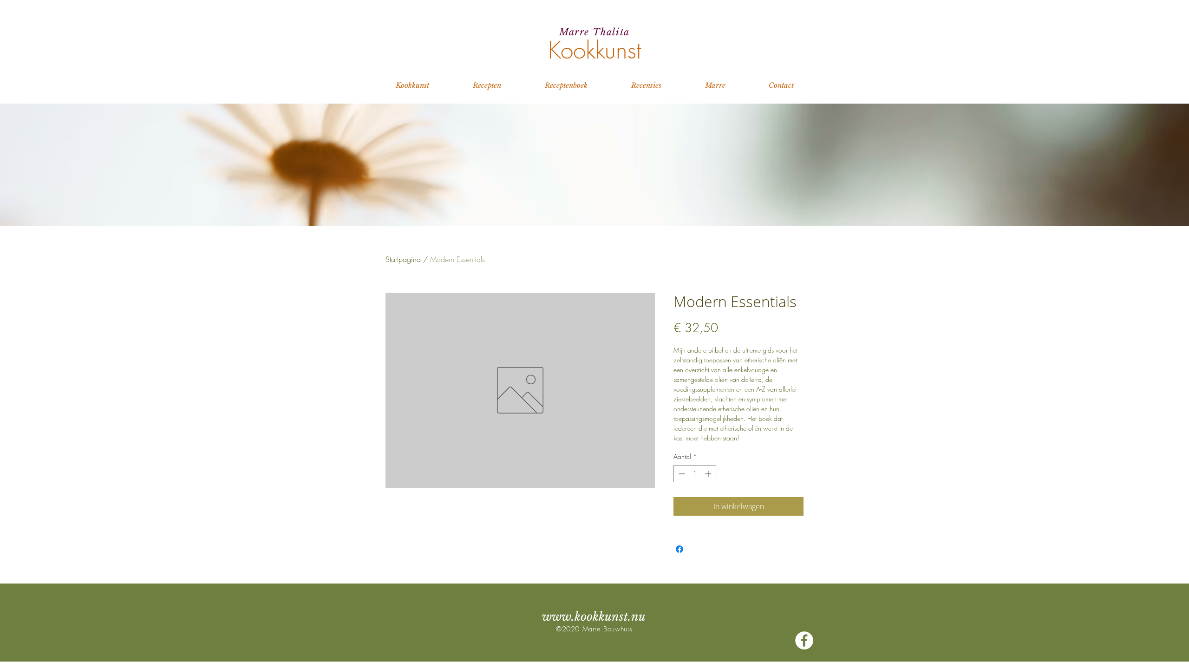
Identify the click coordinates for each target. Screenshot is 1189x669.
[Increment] (709, 474)
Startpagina (403, 259)
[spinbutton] (694, 474)
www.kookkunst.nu (594, 617)
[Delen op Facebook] (679, 549)
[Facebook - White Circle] (804, 640)
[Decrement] (680, 474)
